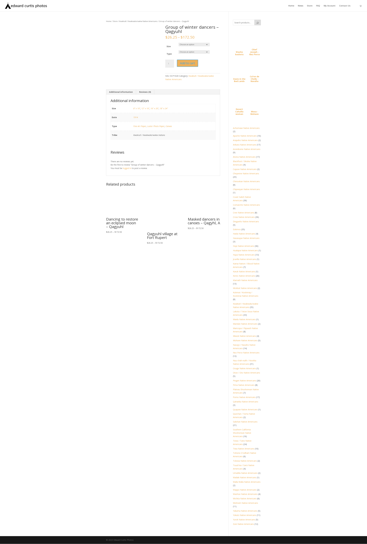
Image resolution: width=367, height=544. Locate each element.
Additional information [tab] (121, 92)
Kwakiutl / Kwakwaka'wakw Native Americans (138, 21)
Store (309, 6)
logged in (127, 168)
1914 (135, 117)
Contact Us (344, 6)
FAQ (318, 6)
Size (169, 46)
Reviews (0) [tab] (145, 92)
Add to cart (187, 63)
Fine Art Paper (139, 126)
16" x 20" (155, 108)
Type (169, 53)
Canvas (169, 126)
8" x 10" (136, 108)
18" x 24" (164, 108)
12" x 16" (145, 108)
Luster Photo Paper (156, 126)
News (300, 6)
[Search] (257, 22)
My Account (329, 6)
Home (291, 6)
